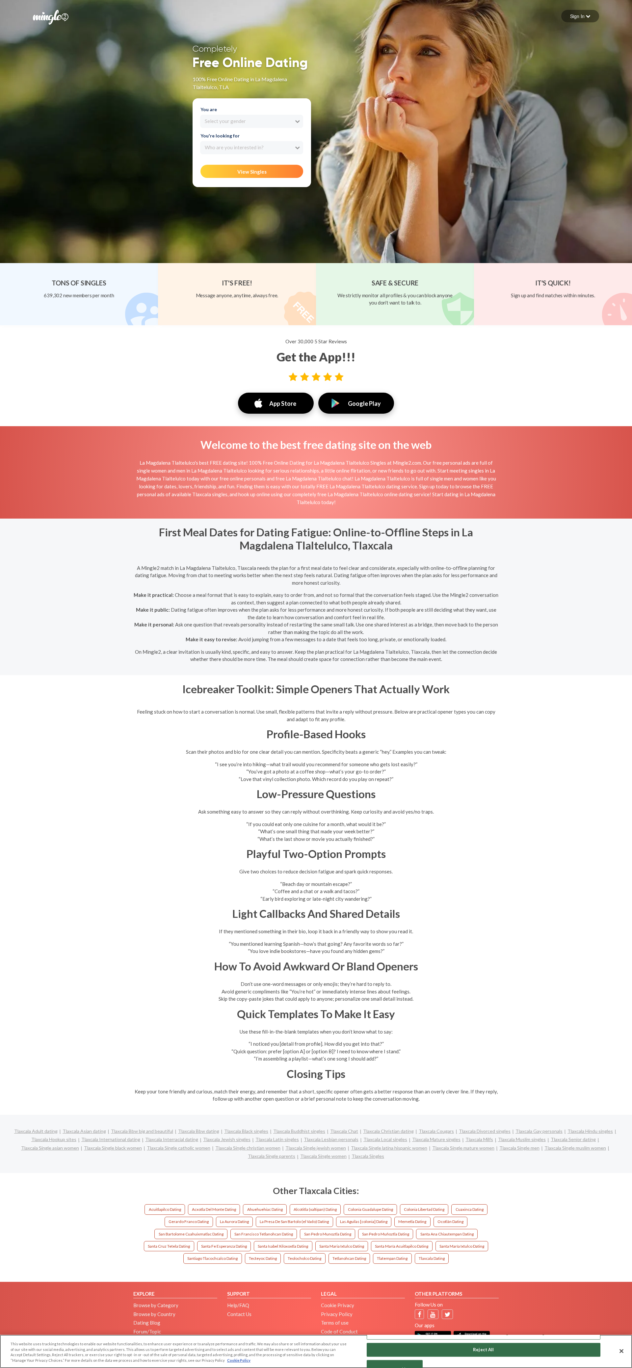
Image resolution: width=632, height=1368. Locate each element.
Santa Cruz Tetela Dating (169, 1246)
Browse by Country (154, 1314)
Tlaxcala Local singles (385, 1139)
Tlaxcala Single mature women (463, 1148)
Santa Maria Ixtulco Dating (341, 1246)
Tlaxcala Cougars (436, 1131)
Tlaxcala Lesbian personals (331, 1139)
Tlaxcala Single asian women (50, 1148)
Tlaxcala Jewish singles (226, 1139)
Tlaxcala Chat (344, 1131)
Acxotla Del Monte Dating (214, 1209)
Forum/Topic (147, 1331)
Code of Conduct (339, 1331)
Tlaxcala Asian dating (84, 1131)
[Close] (621, 1351)
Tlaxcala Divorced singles (485, 1131)
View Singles (252, 172)
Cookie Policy (238, 1360)
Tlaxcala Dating (432, 1258)
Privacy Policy (337, 1314)
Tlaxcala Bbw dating (198, 1131)
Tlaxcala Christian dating (388, 1131)
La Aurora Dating (234, 1221)
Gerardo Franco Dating (189, 1221)
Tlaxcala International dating (110, 1139)
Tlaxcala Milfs (479, 1139)
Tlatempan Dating (392, 1258)
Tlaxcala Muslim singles (522, 1139)
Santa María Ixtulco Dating (461, 1246)
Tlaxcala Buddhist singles (299, 1131)
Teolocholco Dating (304, 1258)
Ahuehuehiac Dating (265, 1209)
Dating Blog (146, 1323)
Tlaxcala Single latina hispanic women (389, 1148)
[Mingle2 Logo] (50, 16)
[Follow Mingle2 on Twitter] (447, 1314)
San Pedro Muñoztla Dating (385, 1234)
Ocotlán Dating (450, 1221)
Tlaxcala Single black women (113, 1148)
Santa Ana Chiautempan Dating (447, 1234)
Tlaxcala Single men (519, 1148)
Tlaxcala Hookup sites (53, 1139)
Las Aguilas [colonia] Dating (363, 1221)
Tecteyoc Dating (263, 1258)
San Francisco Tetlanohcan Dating (263, 1234)
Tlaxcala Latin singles (277, 1139)
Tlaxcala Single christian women (247, 1148)
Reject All (483, 1349)
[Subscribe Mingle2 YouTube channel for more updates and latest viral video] (432, 1314)
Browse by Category (155, 1305)
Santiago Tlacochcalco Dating (212, 1258)
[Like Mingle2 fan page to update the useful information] (419, 1314)
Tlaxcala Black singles (246, 1131)
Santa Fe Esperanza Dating (224, 1246)
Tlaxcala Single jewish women (315, 1148)
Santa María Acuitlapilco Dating (401, 1246)
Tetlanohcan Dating (349, 1258)
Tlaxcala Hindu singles (590, 1131)
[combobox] (251, 121)
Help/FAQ (238, 1305)
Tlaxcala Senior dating (573, 1139)
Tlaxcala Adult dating (36, 1131)
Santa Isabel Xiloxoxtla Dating (283, 1246)
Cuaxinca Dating (470, 1209)
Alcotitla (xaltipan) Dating (315, 1209)
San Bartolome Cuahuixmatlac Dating (191, 1234)
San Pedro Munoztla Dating (327, 1234)
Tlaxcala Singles (368, 1156)
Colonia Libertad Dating (424, 1209)
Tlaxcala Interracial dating (171, 1139)
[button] (580, 16)
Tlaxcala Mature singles (436, 1139)
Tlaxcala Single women (323, 1156)
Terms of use (335, 1323)
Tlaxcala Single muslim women (575, 1148)
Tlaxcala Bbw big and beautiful (142, 1131)
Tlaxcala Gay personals (539, 1131)
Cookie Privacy (337, 1305)
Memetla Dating (412, 1221)
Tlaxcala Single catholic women (178, 1148)
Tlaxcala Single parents (271, 1156)
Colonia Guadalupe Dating (370, 1209)
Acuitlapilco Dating (165, 1209)
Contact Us (239, 1314)
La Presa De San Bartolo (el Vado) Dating (294, 1221)
